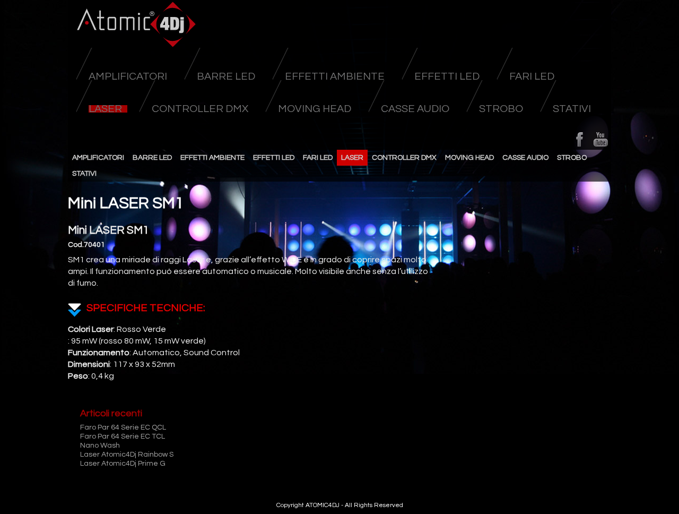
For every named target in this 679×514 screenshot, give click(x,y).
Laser (105, 109)
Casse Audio (415, 109)
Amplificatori (128, 76)
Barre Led (226, 76)
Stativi (572, 109)
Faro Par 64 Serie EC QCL (123, 427)
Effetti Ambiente (335, 76)
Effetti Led (447, 76)
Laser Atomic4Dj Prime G (123, 463)
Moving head (314, 109)
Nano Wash (100, 445)
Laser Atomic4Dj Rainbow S (126, 454)
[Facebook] (579, 139)
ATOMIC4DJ (323, 505)
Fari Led (531, 76)
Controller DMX (200, 109)
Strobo (501, 109)
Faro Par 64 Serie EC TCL (122, 436)
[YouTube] (600, 139)
